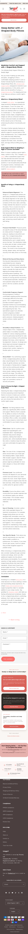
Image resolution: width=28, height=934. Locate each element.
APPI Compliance (8, 814)
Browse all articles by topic (13, 736)
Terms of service (10, 929)
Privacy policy (20, 926)
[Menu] (3, 9)
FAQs (4, 831)
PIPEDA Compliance (8, 807)
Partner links (6, 821)
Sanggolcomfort (13, 925)
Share (4, 612)
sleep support (11, 169)
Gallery (5, 842)
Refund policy (12, 926)
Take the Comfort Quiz (14, 688)
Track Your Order (8, 845)
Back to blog (15, 620)
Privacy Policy (7, 787)
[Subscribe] (23, 884)
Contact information (14, 931)
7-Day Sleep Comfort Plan (13, 749)
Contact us (6, 838)
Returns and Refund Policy (10, 783)
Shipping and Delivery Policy (11, 790)
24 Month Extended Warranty (11, 798)
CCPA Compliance (8, 818)
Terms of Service (8, 794)
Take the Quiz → (14, 20)
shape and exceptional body (14, 586)
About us (5, 835)
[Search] (20, 9)
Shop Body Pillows (14, 706)
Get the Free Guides (14, 726)
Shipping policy (19, 929)
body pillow (10, 102)
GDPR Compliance (8, 811)
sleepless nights (13, 592)
